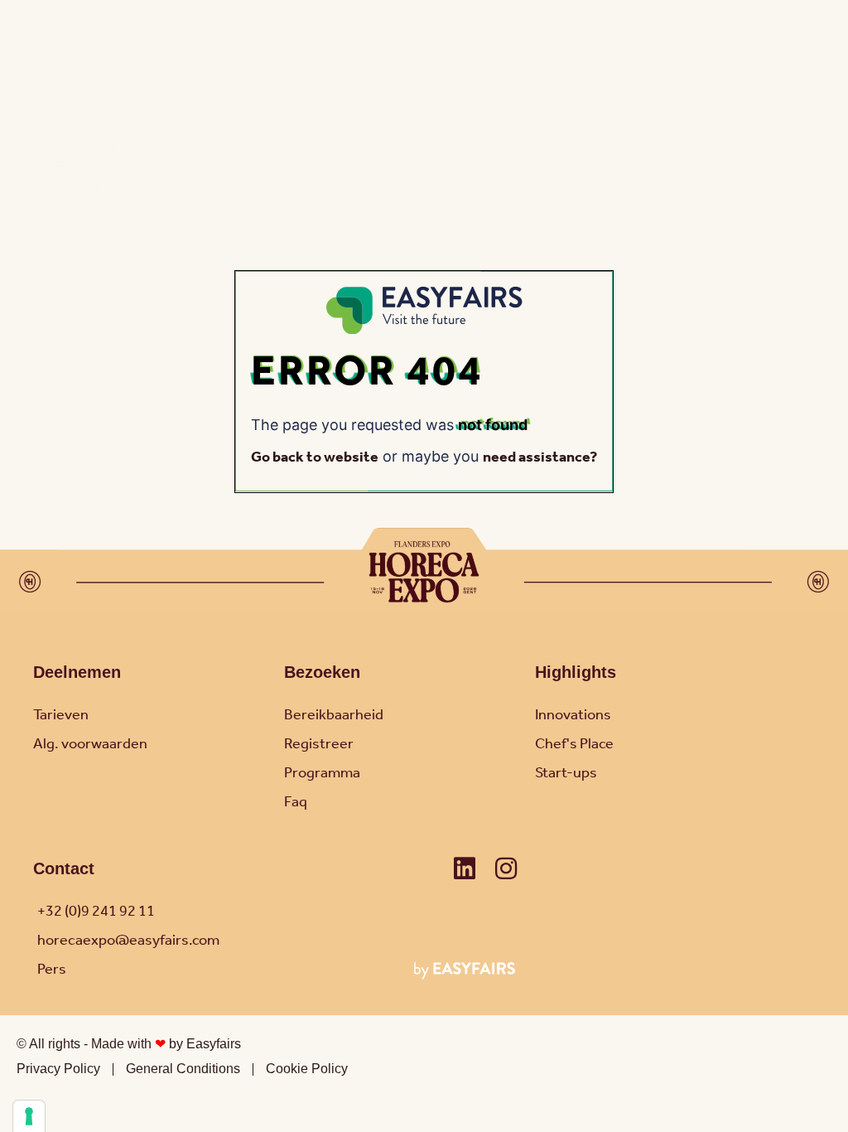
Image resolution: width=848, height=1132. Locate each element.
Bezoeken (322, 672)
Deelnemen (77, 672)
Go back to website (314, 457)
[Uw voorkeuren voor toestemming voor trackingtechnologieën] (29, 1116)
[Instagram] (506, 868)
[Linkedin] (464, 868)
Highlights (575, 672)
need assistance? (540, 457)
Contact (63, 868)
